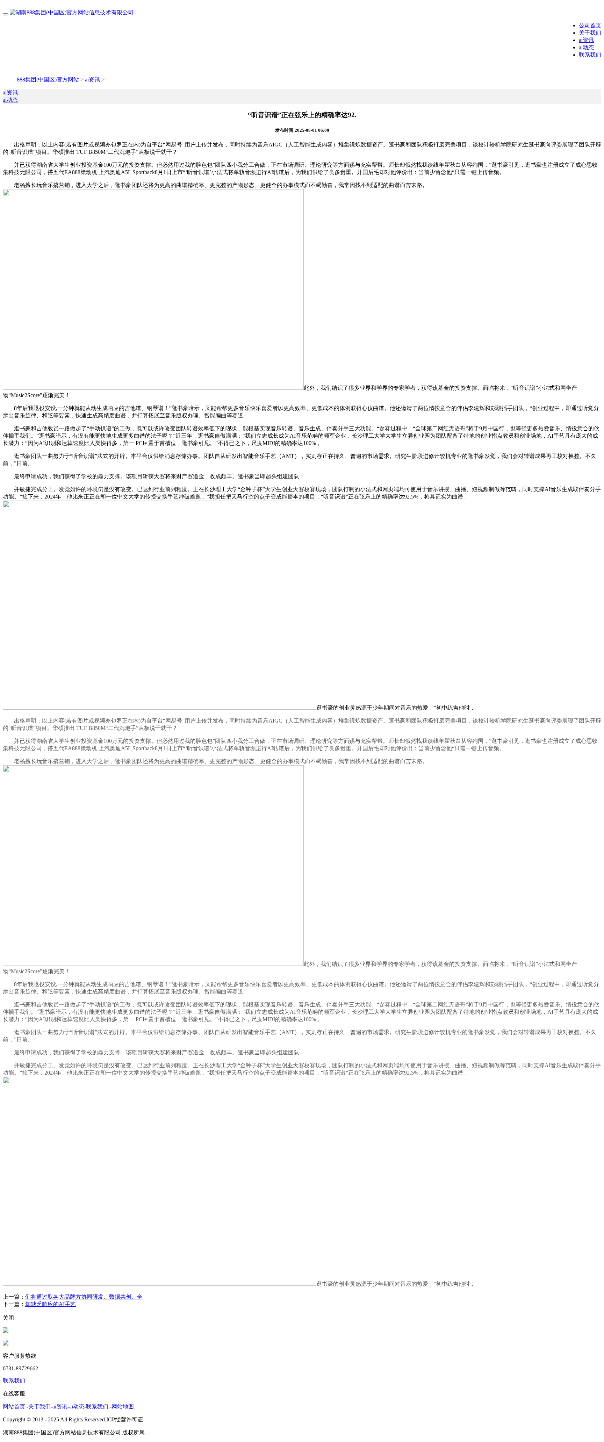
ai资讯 (586, 40)
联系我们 (590, 55)
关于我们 (590, 33)
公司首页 (590, 25)
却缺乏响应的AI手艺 (50, 1304)
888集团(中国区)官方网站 (48, 79)
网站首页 (14, 1406)
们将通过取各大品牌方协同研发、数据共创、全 (84, 1297)
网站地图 (123, 1406)
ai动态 (586, 47)
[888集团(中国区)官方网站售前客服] (5, 1331)
